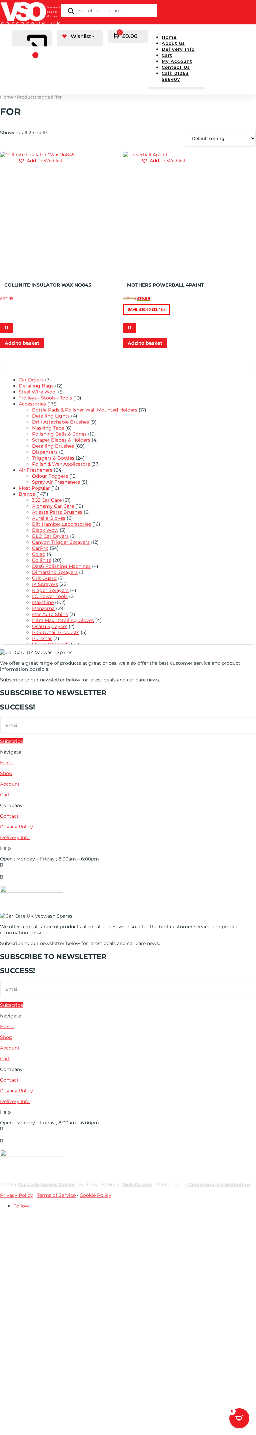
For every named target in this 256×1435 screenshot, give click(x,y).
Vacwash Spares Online (46, 1184)
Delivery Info (178, 49)
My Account (177, 61)
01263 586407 (16, 871)
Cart (167, 55)
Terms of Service (56, 1195)
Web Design (137, 1184)
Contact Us (176, 67)
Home (169, 37)
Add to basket (22, 343)
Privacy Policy (16, 827)
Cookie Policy (95, 1195)
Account (10, 784)
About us (173, 43)
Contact (9, 816)
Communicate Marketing (219, 1184)
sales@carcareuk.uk (23, 883)
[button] (40, 160)
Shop (6, 773)
